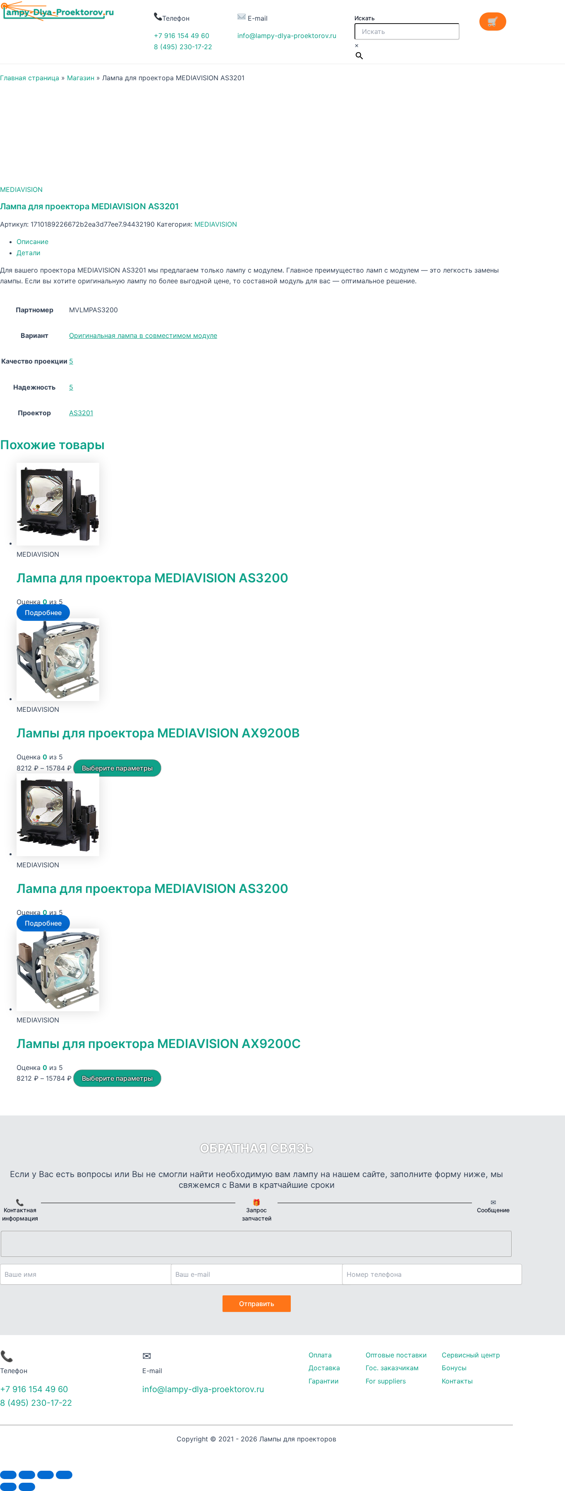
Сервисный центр (471, 1355)
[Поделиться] (27, 1475)
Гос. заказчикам (392, 1368)
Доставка (324, 1368)
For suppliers (386, 1381)
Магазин (80, 78)
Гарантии (324, 1381)
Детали (29, 253)
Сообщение (493, 1209)
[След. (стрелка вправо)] (27, 1487)
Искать (364, 18)
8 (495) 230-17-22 (183, 47)
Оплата (320, 1355)
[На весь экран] (45, 1475)
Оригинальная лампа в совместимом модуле (143, 335)
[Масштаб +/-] (64, 1475)
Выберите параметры (117, 768)
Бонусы (454, 1368)
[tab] (265, 241)
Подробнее (43, 612)
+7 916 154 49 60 (181, 35)
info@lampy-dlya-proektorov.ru (286, 35)
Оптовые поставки (396, 1355)
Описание (32, 241)
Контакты (457, 1381)
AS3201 (81, 413)
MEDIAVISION (21, 189)
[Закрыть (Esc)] (8, 1475)
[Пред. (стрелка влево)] (8, 1487)
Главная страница (29, 78)
